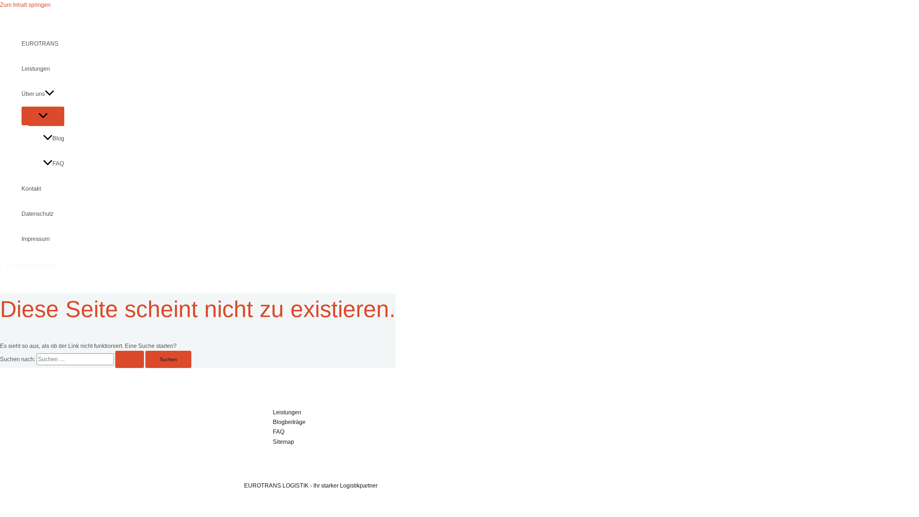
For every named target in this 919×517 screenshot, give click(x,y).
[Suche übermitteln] (129, 359)
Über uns (33, 94)
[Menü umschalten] (43, 116)
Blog (58, 138)
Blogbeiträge (289, 422)
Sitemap (283, 442)
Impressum (36, 239)
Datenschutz (37, 214)
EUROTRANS (40, 44)
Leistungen (36, 69)
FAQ (58, 163)
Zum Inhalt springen (25, 5)
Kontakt (31, 189)
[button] (49, 94)
